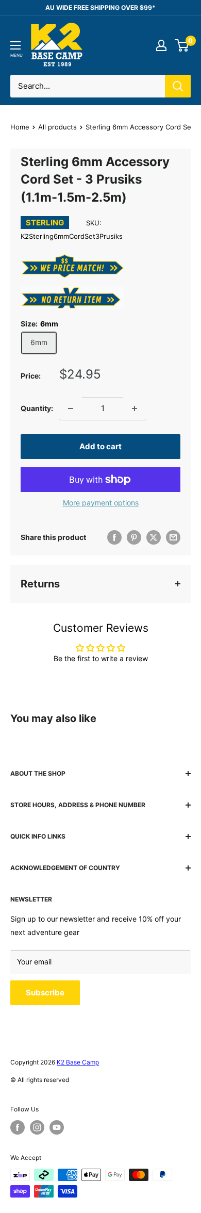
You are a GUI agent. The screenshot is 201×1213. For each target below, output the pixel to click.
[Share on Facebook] (114, 537)
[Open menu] (15, 45)
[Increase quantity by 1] (134, 408)
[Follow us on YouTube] (56, 1127)
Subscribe (45, 992)
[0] (182, 45)
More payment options (101, 502)
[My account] (161, 45)
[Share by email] (173, 537)
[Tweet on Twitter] (153, 537)
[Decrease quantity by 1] (70, 408)
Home (19, 127)
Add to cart (100, 446)
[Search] (178, 86)
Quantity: (37, 408)
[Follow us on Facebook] (17, 1127)
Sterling (45, 222)
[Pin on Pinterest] (134, 537)
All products (57, 127)
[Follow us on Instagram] (37, 1127)
